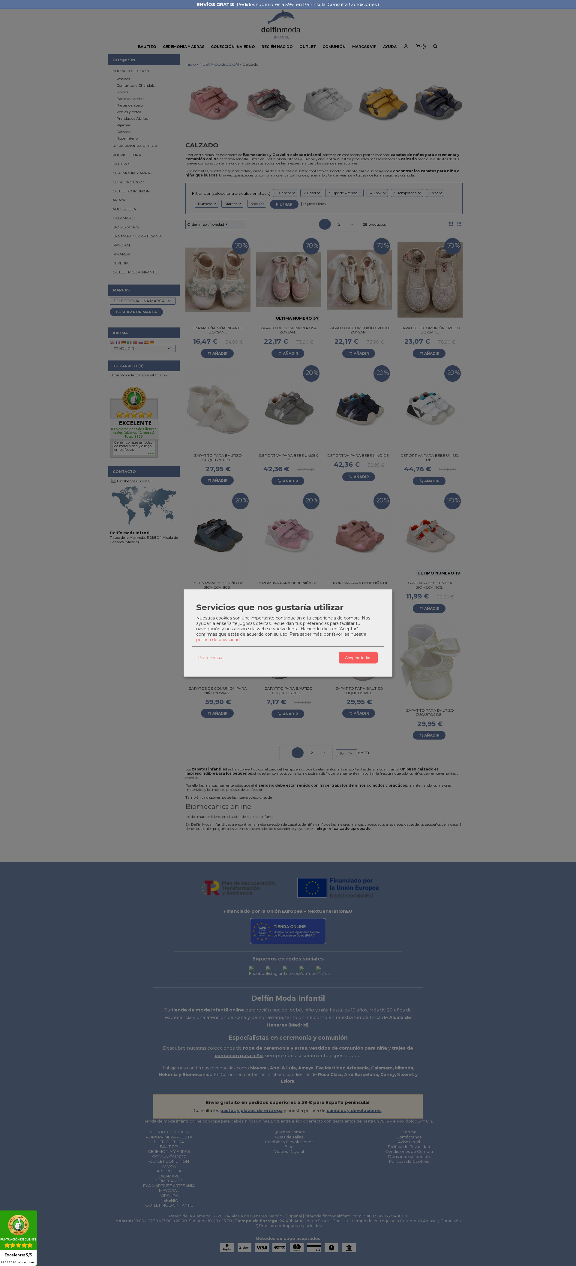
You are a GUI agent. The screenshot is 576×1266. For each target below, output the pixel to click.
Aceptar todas (358, 657)
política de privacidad (218, 639)
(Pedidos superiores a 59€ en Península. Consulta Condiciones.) (288, 4)
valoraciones (17, 1262)
